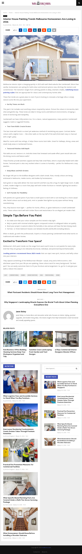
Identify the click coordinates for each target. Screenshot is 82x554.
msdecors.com (46, 547)
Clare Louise (8, 505)
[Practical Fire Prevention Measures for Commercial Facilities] (20, 450)
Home (5, 16)
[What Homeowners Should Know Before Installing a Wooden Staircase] (20, 519)
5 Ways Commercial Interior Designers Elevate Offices (66, 350)
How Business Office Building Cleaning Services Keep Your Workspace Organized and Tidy (14, 353)
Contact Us (36, 552)
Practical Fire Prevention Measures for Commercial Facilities (18, 465)
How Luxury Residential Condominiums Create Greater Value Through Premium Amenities (18, 431)
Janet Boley (8, 25)
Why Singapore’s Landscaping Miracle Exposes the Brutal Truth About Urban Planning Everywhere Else (41, 303)
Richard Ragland (10, 436)
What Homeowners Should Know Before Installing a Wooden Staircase (19, 534)
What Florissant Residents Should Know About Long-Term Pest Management (41, 292)
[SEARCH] (76, 368)
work (57, 275)
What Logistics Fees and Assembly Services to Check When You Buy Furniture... (20, 397)
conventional (14, 275)
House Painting (32, 275)
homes (23, 275)
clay (5, 275)
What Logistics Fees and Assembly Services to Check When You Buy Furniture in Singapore (67, 385)
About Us (44, 552)
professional (49, 275)
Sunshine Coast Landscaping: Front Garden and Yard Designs (40, 352)
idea (41, 275)
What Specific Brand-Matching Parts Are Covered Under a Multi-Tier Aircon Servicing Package (20, 500)
